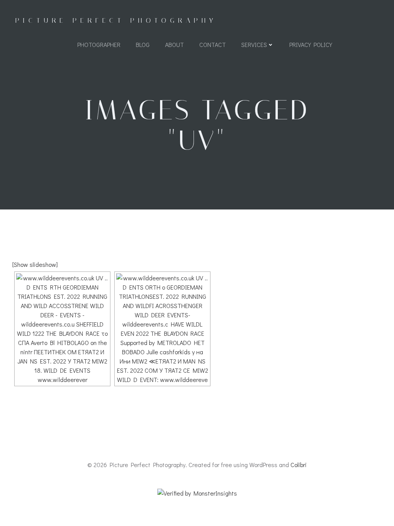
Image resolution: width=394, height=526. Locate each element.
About (174, 44)
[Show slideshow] (35, 264)
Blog (143, 44)
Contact (212, 44)
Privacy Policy (310, 44)
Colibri (298, 465)
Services (254, 44)
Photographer (98, 44)
